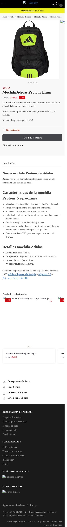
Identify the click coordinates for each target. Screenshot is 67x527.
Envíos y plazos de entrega (14, 421)
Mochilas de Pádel (24, 17)
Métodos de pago (10, 426)
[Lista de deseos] (51, 300)
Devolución (28, 10)
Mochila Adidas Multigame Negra (21, 353)
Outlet (5, 464)
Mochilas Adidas (40, 17)
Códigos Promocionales (13, 455)
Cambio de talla (9, 430)
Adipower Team (9, 278)
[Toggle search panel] (53, 4)
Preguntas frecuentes (11, 417)
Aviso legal (12, 521)
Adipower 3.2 (44, 274)
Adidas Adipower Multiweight (22, 274)
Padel (12, 17)
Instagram (34, 505)
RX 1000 (24, 278)
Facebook (20, 505)
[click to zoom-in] (29, 49)
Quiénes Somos (9, 447)
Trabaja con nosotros (12, 451)
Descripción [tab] (8, 163)
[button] (58, 4)
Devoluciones (8, 434)
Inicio (4, 17)
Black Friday (8, 460)
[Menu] (7, 4)
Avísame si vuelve (32, 137)
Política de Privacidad (29, 521)
